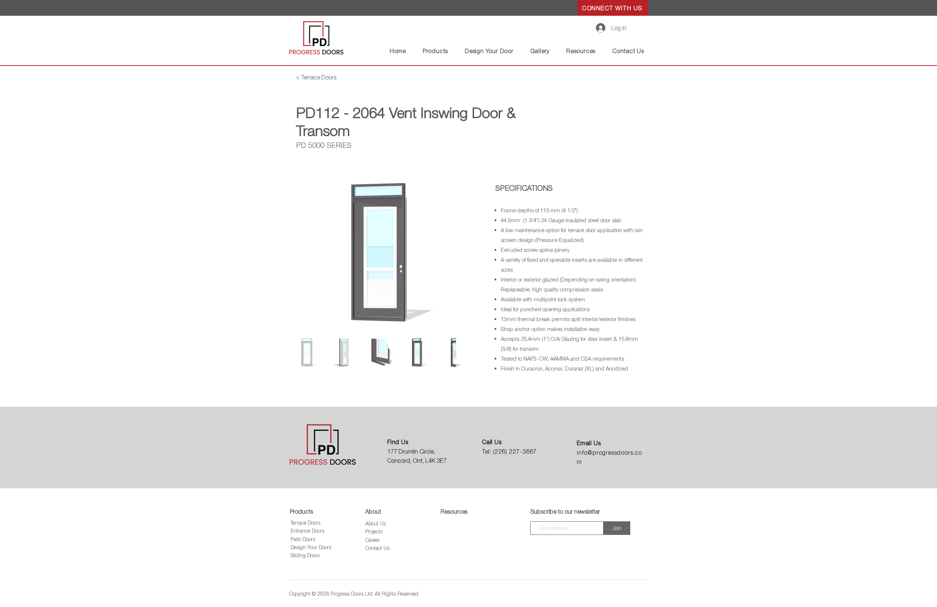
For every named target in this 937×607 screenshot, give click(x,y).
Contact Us (377, 548)
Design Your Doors (311, 547)
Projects (373, 531)
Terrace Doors (305, 523)
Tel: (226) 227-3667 (509, 451)
